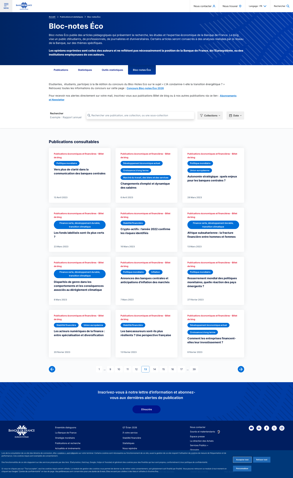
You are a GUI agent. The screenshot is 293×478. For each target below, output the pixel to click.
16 (173, 369)
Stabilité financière (132, 438)
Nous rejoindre (130, 448)
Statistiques (85, 69)
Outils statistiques (112, 69)
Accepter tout (242, 459)
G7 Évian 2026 (130, 427)
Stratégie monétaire (65, 438)
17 (182, 369)
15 (164, 369)
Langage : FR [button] (255, 6)
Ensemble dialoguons (65, 427)
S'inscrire (146, 409)
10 (120, 369)
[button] (281, 6)
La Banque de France (65, 432)
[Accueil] (22, 432)
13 (146, 369)
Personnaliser (242, 468)
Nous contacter (197, 427)
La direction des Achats (201, 441)
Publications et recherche (67, 443)
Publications (61, 69)
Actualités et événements (67, 448)
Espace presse (197, 436)
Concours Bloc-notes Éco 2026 (145, 88)
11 (128, 369)
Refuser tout (261, 459)
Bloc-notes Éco (142, 69)
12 (137, 369)
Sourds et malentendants (202, 431)
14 (155, 369)
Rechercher (56, 113)
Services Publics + (199, 445)
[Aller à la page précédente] (52, 369)
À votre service (130, 432)
